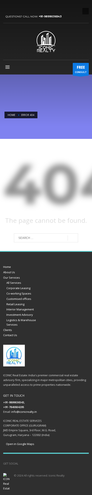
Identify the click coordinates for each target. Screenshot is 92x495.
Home (7, 267)
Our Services (11, 277)
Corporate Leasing (18, 288)
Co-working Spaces (18, 293)
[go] (73, 238)
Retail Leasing (15, 304)
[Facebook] (6, 6)
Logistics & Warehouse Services (21, 322)
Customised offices (18, 299)
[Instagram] (34, 463)
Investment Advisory (19, 315)
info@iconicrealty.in (24, 412)
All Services (13, 283)
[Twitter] (13, 6)
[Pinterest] (19, 6)
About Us (9, 272)
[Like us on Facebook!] (21, 463)
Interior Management (20, 309)
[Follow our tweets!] (28, 463)
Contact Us (10, 335)
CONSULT (81, 69)
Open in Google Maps (19, 444)
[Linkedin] (25, 6)
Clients (7, 330)
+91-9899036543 (50, 16)
